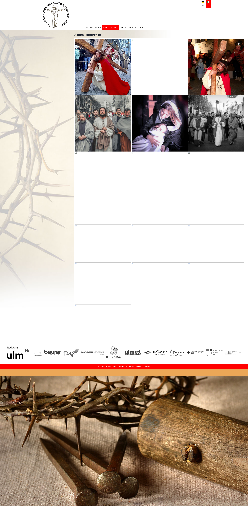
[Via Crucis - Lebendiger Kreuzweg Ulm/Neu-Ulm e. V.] (56, 15)
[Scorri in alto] (246, 407)
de (203, 5)
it (208, 5)
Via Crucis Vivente (104, 366)
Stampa (123, 27)
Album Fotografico (120, 366)
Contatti (139, 366)
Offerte (140, 27)
